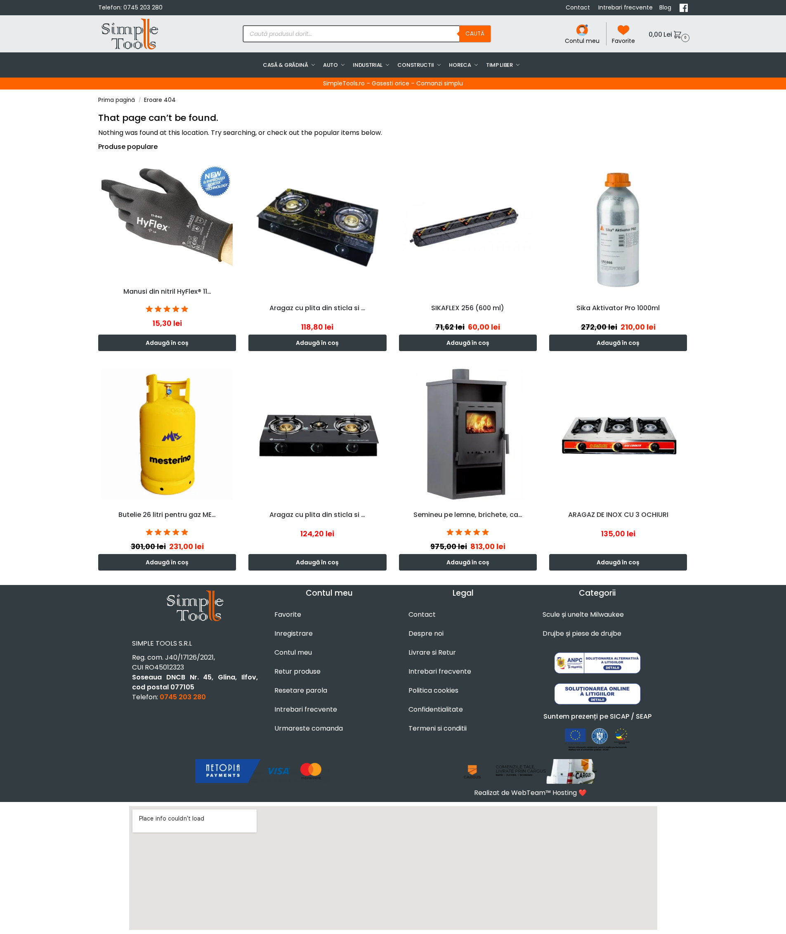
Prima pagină (116, 100)
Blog (666, 7)
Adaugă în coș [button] (167, 343)
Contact (579, 7)
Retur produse (297, 671)
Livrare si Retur (432, 652)
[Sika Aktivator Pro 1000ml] (618, 227)
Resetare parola (300, 690)
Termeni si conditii (437, 728)
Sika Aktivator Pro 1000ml (618, 308)
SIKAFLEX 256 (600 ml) (467, 308)
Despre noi (426, 633)
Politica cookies (433, 690)
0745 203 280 (143, 7)
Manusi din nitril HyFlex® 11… (167, 291)
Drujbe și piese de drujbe (582, 633)
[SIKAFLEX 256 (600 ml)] (468, 227)
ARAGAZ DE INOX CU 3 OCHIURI (618, 514)
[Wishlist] (232, 171)
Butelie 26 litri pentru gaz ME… (167, 514)
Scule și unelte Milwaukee (583, 614)
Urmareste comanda (308, 728)
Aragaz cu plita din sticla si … (317, 308)
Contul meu (582, 41)
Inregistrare (293, 633)
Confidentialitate (435, 709)
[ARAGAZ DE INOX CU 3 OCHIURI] (618, 434)
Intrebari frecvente (625, 7)
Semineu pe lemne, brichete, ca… (467, 514)
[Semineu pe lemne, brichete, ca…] (468, 434)
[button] (668, 34)
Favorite (623, 41)
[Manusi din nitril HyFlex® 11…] (167, 219)
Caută (474, 34)
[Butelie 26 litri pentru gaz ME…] (167, 434)
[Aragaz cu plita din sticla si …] (317, 227)
